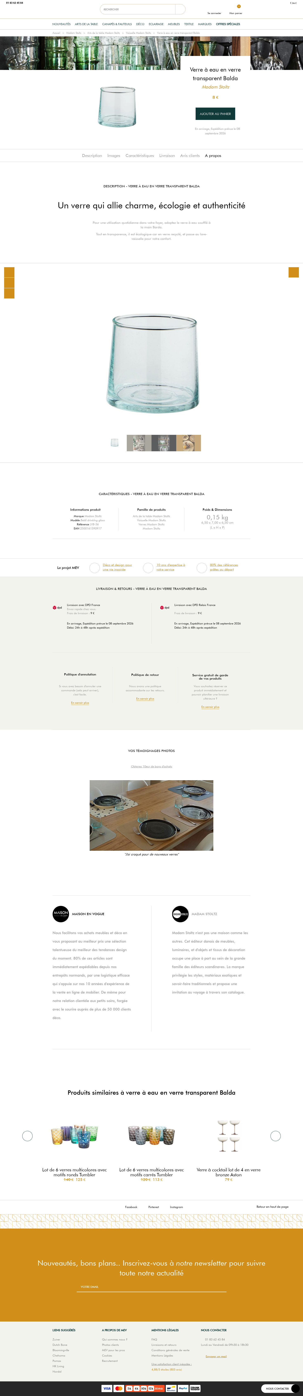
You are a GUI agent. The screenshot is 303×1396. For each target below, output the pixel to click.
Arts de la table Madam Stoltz (103, 32)
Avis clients (190, 155)
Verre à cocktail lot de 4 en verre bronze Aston (229, 1172)
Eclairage (156, 24)
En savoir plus (80, 702)
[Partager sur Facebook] (9, 283)
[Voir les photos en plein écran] (294, 272)
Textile (189, 24)
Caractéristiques (140, 155)
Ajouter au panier (215, 114)
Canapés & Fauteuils (117, 24)
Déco (140, 24)
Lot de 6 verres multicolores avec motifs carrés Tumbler (151, 1172)
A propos (213, 155)
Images (113, 155)
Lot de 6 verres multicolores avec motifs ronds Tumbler (74, 1172)
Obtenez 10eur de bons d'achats (151, 766)
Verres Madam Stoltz (151, 524)
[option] (151, 362)
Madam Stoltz (73, 32)
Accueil (56, 32)
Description (92, 155)
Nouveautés (61, 24)
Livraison (167, 155)
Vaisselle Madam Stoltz (138, 32)
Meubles (174, 24)
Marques (204, 24)
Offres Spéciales (228, 24)
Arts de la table (86, 24)
